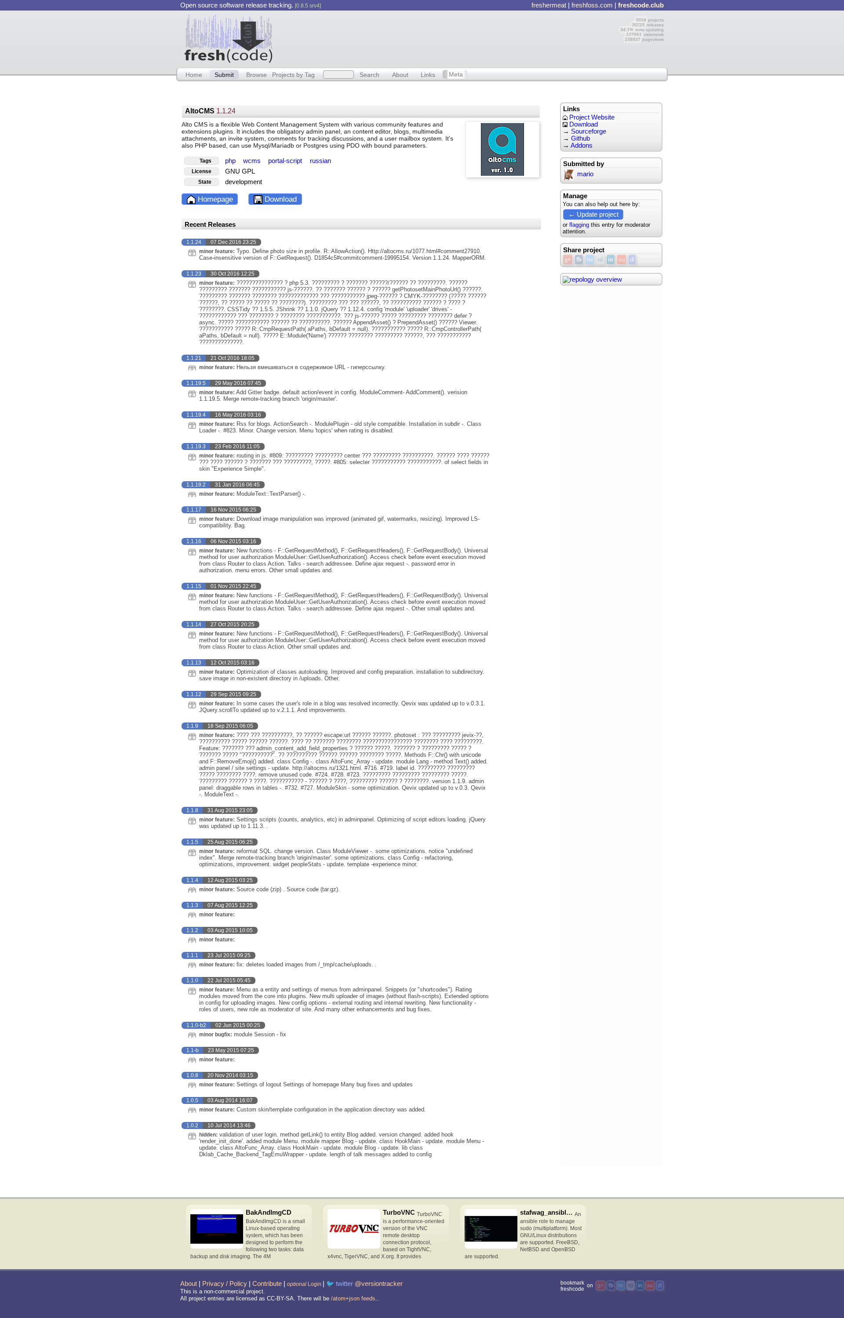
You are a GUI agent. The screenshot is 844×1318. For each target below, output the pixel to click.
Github (580, 138)
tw (590, 259)
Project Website (591, 117)
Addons (582, 145)
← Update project (593, 214)
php (231, 160)
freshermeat (548, 5)
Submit (224, 74)
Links (428, 74)
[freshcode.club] (228, 38)
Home (194, 74)
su (621, 259)
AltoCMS (210, 111)
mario (585, 174)
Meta (456, 74)
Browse (256, 74)
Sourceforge (588, 131)
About (400, 74)
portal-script (286, 160)
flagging (579, 224)
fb (579, 259)
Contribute (267, 1283)
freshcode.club (641, 5)
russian (320, 160)
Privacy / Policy (224, 1283)
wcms (252, 160)
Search (369, 74)
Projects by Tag (293, 74)
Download (279, 199)
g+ (567, 259)
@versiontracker (379, 1283)
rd (600, 259)
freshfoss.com (592, 5)
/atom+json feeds (353, 1298)
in (610, 259)
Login (304, 1284)
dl (632, 259)
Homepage (214, 199)
